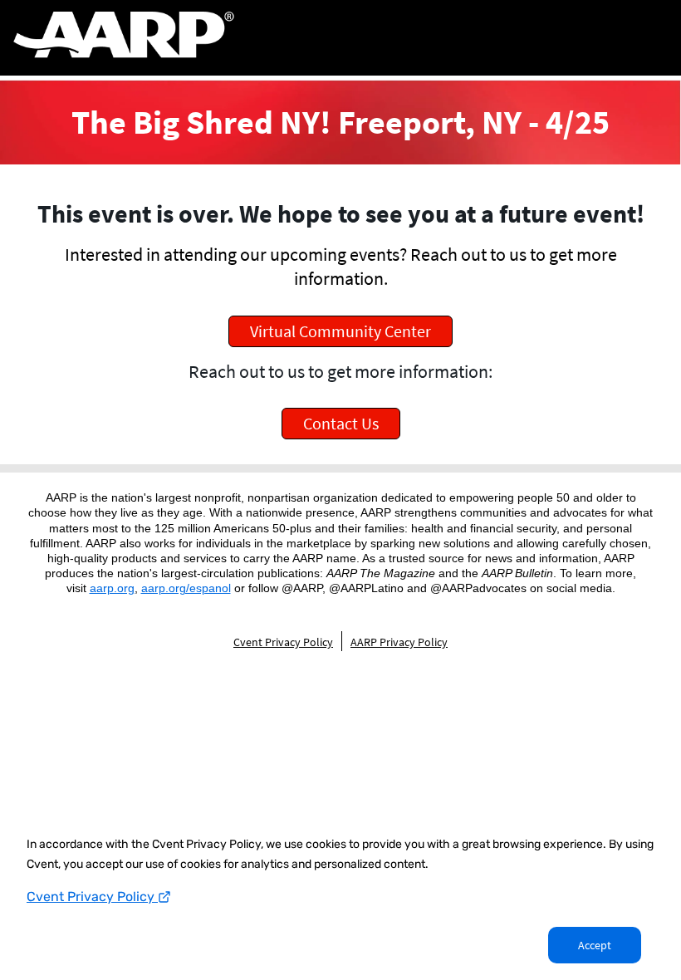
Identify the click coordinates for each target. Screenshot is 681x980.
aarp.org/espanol (186, 588)
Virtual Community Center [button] (340, 331)
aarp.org (112, 588)
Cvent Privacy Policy (92, 896)
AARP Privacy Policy (399, 642)
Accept (594, 945)
